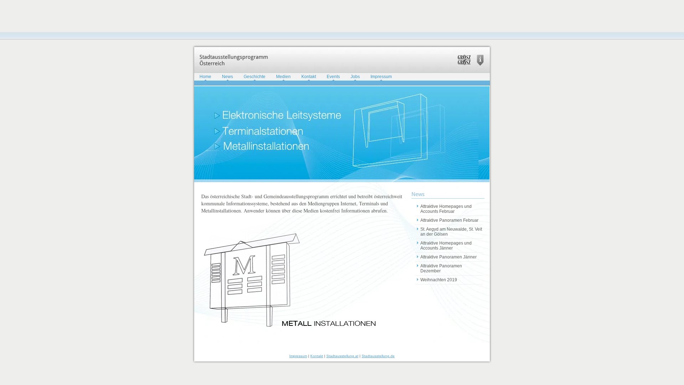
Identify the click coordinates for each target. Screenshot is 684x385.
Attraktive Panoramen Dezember (441, 268)
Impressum (381, 76)
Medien (283, 76)
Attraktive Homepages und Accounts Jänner (446, 246)
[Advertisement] (129, 16)
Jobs (355, 76)
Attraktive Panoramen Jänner (448, 257)
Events (333, 76)
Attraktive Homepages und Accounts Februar (446, 209)
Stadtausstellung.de (378, 356)
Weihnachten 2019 (438, 279)
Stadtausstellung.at (342, 356)
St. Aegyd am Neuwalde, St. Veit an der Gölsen (451, 232)
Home (205, 76)
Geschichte (254, 76)
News (227, 76)
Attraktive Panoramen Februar (449, 220)
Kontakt (308, 76)
